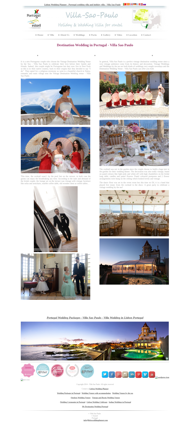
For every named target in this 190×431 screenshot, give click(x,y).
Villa (52, 35)
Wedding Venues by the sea (122, 393)
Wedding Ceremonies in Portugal (72, 402)
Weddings (80, 35)
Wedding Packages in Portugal (68, 393)
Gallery (106, 35)
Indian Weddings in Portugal (120, 402)
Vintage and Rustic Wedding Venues (106, 398)
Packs (94, 35)
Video (119, 35)
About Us (64, 35)
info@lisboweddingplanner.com (96, 420)
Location (132, 35)
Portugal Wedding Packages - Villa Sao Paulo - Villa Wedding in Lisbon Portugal (95, 317)
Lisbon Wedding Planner (99, 389)
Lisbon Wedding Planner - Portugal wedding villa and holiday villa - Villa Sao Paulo (82, 5)
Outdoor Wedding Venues (81, 398)
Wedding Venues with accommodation (96, 393)
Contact (147, 35)
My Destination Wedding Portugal (95, 407)
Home (40, 35)
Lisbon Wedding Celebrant (97, 402)
